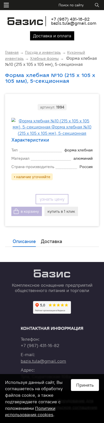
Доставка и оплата (52, 36)
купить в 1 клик (61, 211)
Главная (12, 52)
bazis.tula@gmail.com (73, 23)
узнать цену (52, 199)
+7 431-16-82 (70, 19)
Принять (85, 385)
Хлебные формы (44, 58)
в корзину (30, 211)
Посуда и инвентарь (43, 52)
